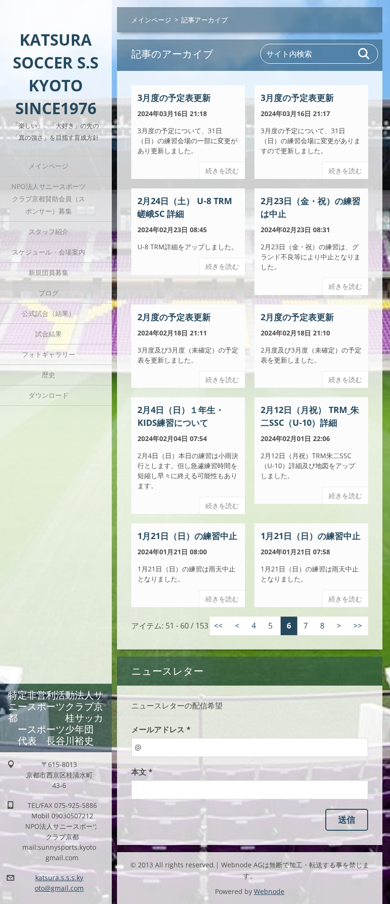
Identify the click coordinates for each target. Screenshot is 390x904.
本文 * (142, 771)
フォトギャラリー (48, 354)
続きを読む (222, 170)
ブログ (48, 292)
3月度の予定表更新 (174, 97)
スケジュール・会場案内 (48, 251)
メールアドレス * (161, 729)
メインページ (48, 165)
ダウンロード (48, 395)
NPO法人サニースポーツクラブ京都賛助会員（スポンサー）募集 (48, 199)
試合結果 (48, 333)
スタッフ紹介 (48, 231)
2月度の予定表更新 (174, 317)
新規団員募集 (48, 272)
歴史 (48, 374)
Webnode (269, 891)
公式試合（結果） (48, 313)
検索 (364, 54)
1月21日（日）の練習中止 (187, 535)
